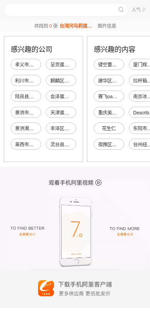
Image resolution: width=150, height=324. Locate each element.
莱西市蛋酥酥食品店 (36, 144)
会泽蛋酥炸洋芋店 (68, 96)
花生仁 (109, 128)
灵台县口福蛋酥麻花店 (73, 144)
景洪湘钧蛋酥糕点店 (36, 128)
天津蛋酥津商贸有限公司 (75, 112)
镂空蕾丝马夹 (112, 64)
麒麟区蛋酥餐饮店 (68, 80)
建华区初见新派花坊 (119, 80)
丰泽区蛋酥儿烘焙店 (71, 128)
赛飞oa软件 (110, 96)
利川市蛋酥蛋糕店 (33, 80)
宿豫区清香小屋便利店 (121, 144)
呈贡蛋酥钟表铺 (66, 64)
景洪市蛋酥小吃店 (33, 112)
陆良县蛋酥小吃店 (33, 96)
